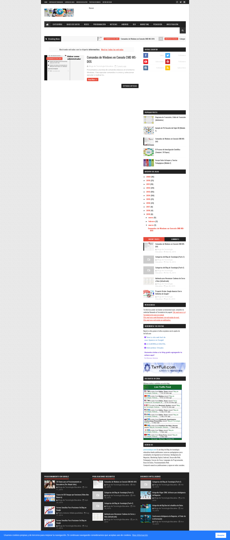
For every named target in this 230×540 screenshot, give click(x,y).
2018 (148, 210)
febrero (151, 221)
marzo (151, 225)
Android (125, 24)
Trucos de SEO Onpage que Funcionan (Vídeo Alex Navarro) (72, 496)
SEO (134, 24)
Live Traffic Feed (162, 387)
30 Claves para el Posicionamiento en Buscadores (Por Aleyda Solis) (68, 483)
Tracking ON (170, 439)
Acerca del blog (69, 2)
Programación (99, 24)
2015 (148, 199)
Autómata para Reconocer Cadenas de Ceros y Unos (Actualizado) (170, 279)
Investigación (172, 24)
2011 (148, 184)
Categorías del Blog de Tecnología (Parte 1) (169, 267)
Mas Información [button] (140, 535)
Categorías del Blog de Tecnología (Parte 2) (183, 38)
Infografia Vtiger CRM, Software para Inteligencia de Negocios (169, 493)
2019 (148, 214)
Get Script (154, 439)
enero (151, 217)
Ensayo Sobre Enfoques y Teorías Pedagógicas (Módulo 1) (166, 161)
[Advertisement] (164, 91)
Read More (91, 79)
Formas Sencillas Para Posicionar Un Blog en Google (71, 508)
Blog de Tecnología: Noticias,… (160, 427)
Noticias (113, 24)
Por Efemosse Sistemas (151, 358)
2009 (148, 176)
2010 (148, 180)
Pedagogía (157, 24)
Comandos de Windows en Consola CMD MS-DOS (126, 38)
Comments (175, 239)
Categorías (57, 24)
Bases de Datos (73, 24)
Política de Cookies (95, 2)
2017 (148, 206)
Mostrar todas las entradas (112, 49)
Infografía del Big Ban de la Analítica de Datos (167, 505)
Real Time (162, 439)
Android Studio (160, 39)
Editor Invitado (107, 2)
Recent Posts (154, 239)
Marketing (144, 24)
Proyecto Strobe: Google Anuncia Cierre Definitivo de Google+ (168, 292)
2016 (148, 203)
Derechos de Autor (81, 2)
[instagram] (184, 2)
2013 (148, 191)
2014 (148, 195)
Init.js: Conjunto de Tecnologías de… (160, 401)
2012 (148, 187)
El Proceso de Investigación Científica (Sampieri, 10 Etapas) (167, 151)
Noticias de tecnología (56, 2)
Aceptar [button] (220, 535)
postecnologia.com (150, 449)
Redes (86, 24)
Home (45, 2)
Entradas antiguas (130, 86)
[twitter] (180, 2)
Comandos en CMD (100, 39)
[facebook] (177, 2)
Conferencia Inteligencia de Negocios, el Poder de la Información (169, 517)
